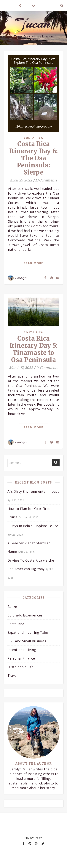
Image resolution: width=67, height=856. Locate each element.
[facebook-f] (24, 843)
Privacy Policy (33, 837)
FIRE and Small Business (26, 641)
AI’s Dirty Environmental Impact (33, 491)
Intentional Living (21, 649)
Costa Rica (33, 138)
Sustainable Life (20, 667)
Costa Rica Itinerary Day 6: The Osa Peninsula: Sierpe (33, 158)
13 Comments (46, 180)
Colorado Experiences (24, 615)
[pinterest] (30, 843)
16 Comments (47, 368)
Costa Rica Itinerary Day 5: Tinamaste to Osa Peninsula (33, 349)
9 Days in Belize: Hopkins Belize (32, 526)
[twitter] (43, 843)
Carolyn (21, 278)
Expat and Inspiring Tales (28, 632)
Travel (12, 675)
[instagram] (36, 843)
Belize (12, 606)
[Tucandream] (33, 25)
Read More (33, 263)
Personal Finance (21, 658)
